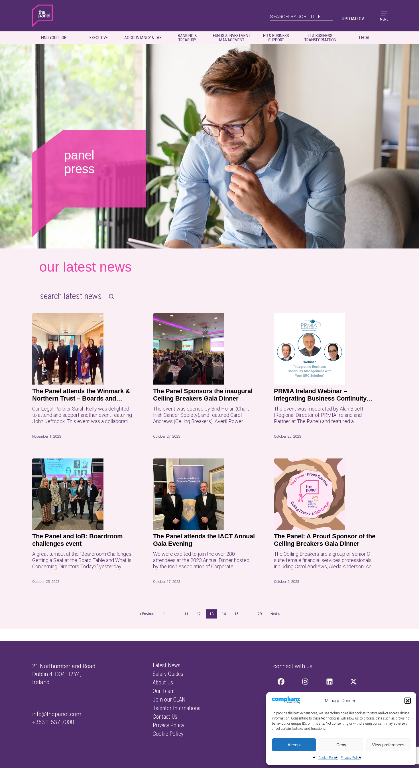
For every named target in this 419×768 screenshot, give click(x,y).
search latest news (71, 296)
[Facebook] (281, 681)
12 (199, 614)
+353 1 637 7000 (53, 722)
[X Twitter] (353, 681)
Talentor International (177, 708)
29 (260, 614)
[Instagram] (305, 681)
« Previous (147, 614)
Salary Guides (168, 674)
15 (237, 614)
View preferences (388, 744)
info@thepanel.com (56, 714)
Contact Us (165, 717)
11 (186, 614)
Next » (275, 614)
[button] (407, 701)
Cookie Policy (328, 758)
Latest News (166, 665)
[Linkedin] (329, 681)
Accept (294, 744)
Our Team (163, 691)
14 (224, 614)
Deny (341, 744)
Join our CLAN (169, 699)
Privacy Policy (351, 758)
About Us (163, 682)
